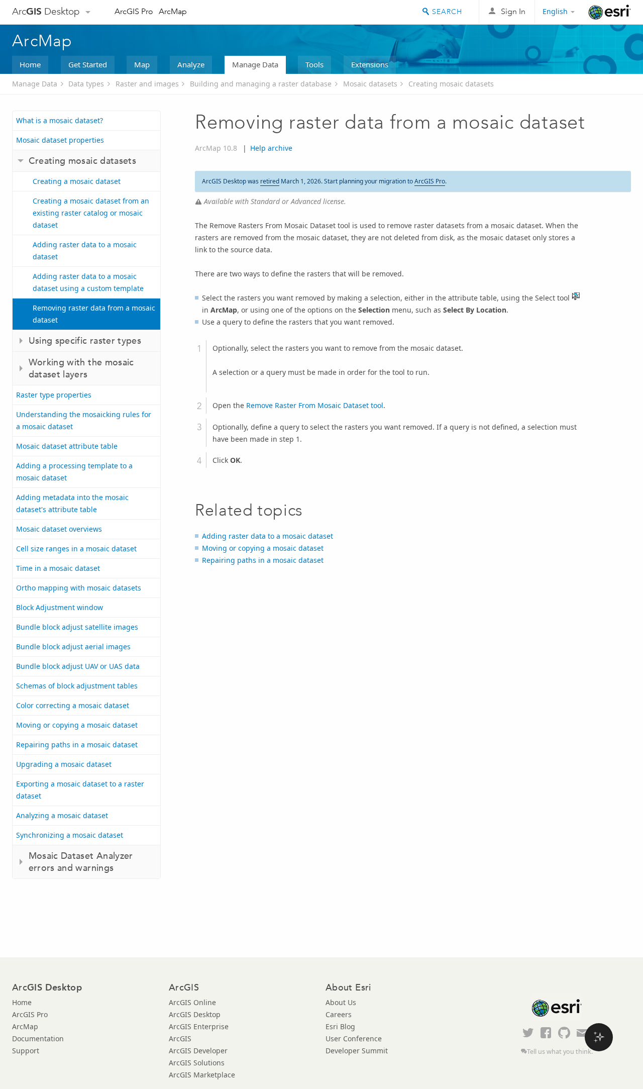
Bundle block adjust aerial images (73, 646)
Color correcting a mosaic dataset (72, 705)
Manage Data (255, 64)
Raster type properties (53, 395)
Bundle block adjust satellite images (77, 627)
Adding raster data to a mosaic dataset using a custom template (88, 282)
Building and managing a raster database (261, 83)
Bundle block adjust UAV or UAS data (78, 666)
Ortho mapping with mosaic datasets (78, 587)
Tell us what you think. (560, 1051)
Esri (609, 12)
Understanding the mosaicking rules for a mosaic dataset (83, 420)
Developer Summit (357, 1050)
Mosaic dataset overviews (59, 529)
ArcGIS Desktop (195, 1014)
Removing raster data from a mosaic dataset (94, 314)
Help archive (271, 148)
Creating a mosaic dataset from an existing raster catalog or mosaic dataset (91, 213)
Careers (339, 1014)
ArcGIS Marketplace (202, 1074)
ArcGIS (180, 1038)
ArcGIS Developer (198, 1050)
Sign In (513, 11)
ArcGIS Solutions (197, 1062)
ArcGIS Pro (134, 11)
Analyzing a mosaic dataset (62, 815)
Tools (314, 64)
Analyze (190, 64)
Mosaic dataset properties (60, 140)
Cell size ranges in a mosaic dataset (76, 548)
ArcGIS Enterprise (199, 1026)
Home (30, 64)
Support (25, 1050)
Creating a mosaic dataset (77, 181)
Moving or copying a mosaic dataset (77, 725)
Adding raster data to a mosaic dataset (85, 250)
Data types (86, 83)
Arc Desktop (46, 11)
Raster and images (147, 83)
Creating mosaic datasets (451, 83)
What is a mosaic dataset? (59, 120)
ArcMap (173, 11)
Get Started (87, 64)
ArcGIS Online (192, 1002)
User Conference (354, 1038)
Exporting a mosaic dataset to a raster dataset (80, 790)
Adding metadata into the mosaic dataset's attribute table (72, 503)
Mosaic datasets (370, 83)
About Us (341, 1002)
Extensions (369, 64)
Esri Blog (340, 1026)
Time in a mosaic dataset (58, 568)
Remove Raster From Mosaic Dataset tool (314, 405)
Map (142, 64)
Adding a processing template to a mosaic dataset (74, 471)
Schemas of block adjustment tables (77, 685)
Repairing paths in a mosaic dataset (77, 744)
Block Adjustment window (59, 607)
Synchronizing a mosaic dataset (69, 835)
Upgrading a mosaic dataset (64, 764)
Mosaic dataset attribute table (67, 446)
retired (269, 181)
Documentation (38, 1038)
